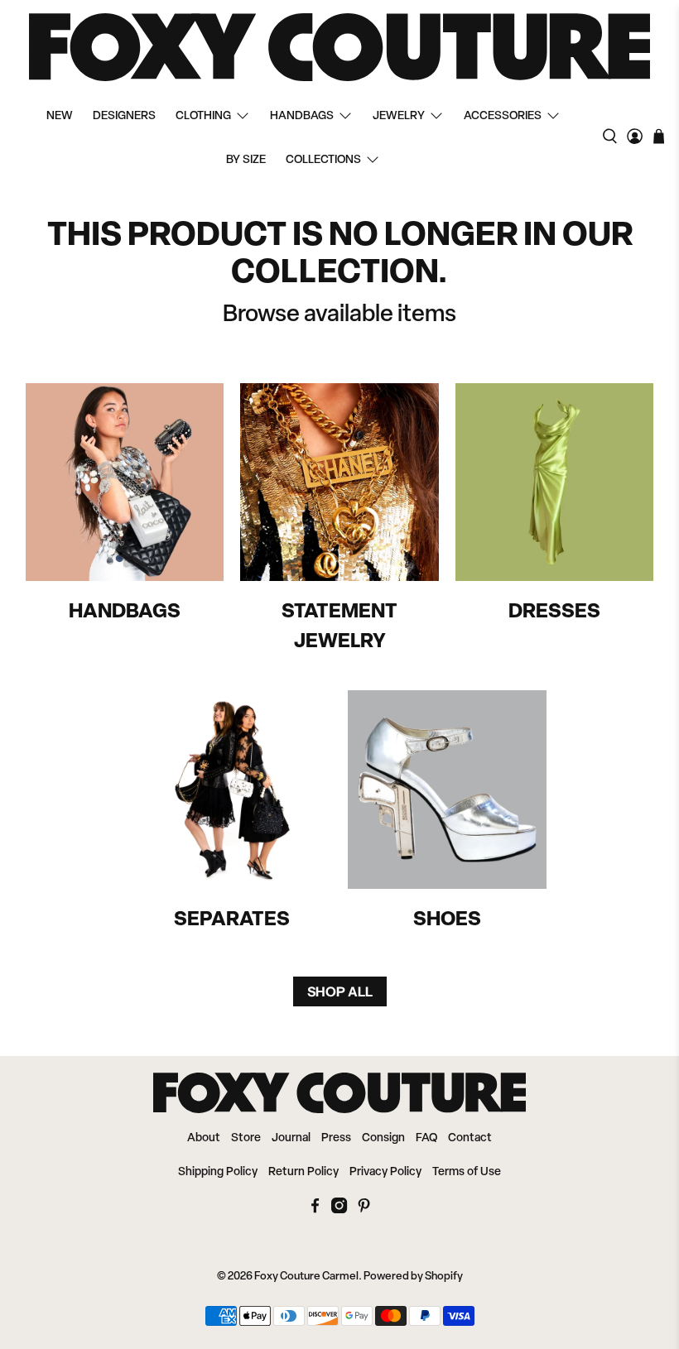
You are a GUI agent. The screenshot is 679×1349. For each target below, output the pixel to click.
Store (246, 1138)
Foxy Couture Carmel (306, 1276)
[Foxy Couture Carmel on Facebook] (315, 1210)
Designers (124, 116)
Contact (470, 1138)
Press (336, 1138)
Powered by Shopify (413, 1276)
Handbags (302, 116)
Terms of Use (466, 1172)
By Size (246, 160)
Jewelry (399, 116)
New (59, 116)
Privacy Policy (385, 1172)
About (203, 1138)
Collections (323, 160)
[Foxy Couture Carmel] (339, 47)
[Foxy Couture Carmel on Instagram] (339, 1210)
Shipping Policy (218, 1172)
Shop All (340, 991)
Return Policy (303, 1172)
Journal (291, 1138)
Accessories (503, 116)
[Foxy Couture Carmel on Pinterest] (364, 1210)
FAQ (426, 1138)
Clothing (203, 116)
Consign (383, 1138)
